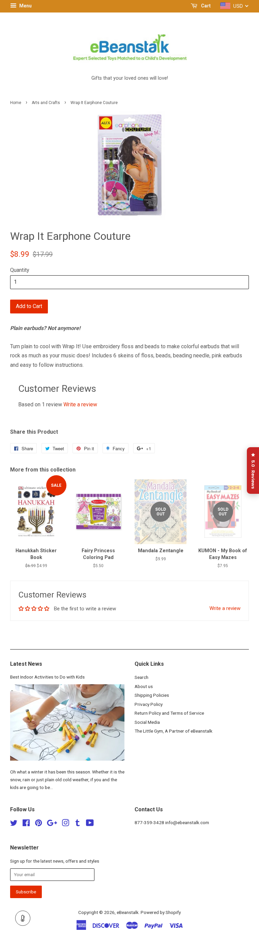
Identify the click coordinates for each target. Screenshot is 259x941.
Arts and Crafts (46, 102)
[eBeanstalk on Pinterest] (38, 824)
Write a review (80, 404)
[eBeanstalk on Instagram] (65, 824)
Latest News (26, 664)
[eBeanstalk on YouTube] (90, 824)
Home (15, 102)
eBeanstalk (128, 912)
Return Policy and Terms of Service (169, 713)
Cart (205, 5)
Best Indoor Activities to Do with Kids (47, 677)
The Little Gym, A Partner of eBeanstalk (173, 731)
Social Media (147, 722)
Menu (25, 5)
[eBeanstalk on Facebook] (26, 824)
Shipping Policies (152, 695)
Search (141, 677)
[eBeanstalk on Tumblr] (77, 824)
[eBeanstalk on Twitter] (14, 824)
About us (144, 686)
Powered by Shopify (161, 912)
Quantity (19, 270)
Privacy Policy (149, 704)
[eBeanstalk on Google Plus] (52, 824)
